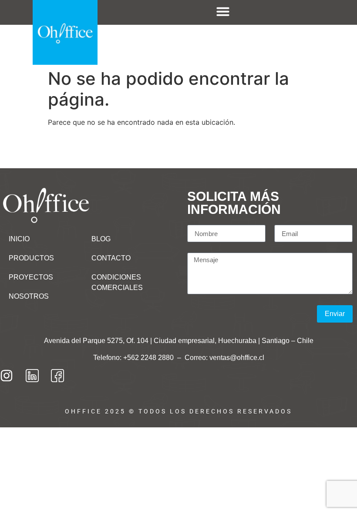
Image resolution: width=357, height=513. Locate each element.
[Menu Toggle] (223, 11)
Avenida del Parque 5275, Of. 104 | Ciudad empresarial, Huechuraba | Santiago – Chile (178, 340)
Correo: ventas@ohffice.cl (224, 357)
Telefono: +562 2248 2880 (134, 357)
